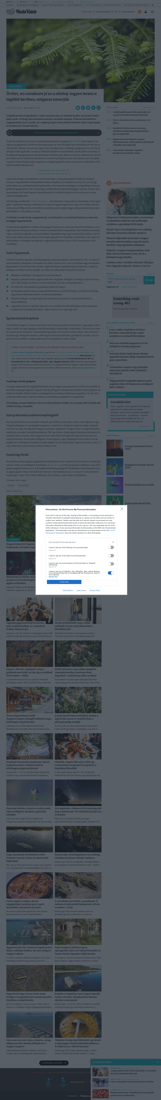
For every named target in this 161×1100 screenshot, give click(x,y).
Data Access (81, 590)
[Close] (122, 509)
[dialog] (81, 550)
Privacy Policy (95, 590)
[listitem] (81, 542)
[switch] (111, 547)
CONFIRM (64, 582)
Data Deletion (68, 590)
